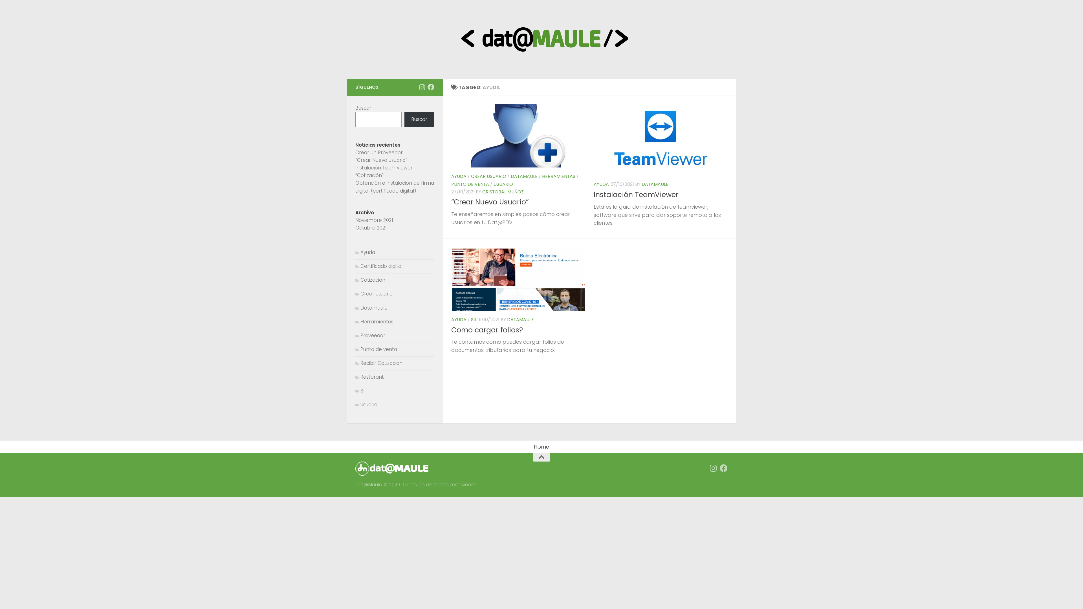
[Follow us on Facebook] (431, 87)
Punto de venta (470, 184)
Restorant (372, 377)
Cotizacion (372, 280)
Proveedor (372, 335)
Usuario (503, 184)
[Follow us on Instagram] (422, 87)
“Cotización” (369, 175)
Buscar (363, 108)
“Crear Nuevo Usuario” (490, 202)
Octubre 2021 (371, 227)
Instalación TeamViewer (636, 195)
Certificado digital (381, 266)
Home (541, 446)
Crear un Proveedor (379, 152)
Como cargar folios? (487, 330)
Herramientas (558, 176)
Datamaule (524, 176)
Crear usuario (488, 176)
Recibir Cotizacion (381, 363)
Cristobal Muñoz (503, 192)
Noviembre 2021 (374, 220)
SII (473, 319)
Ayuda (458, 176)
